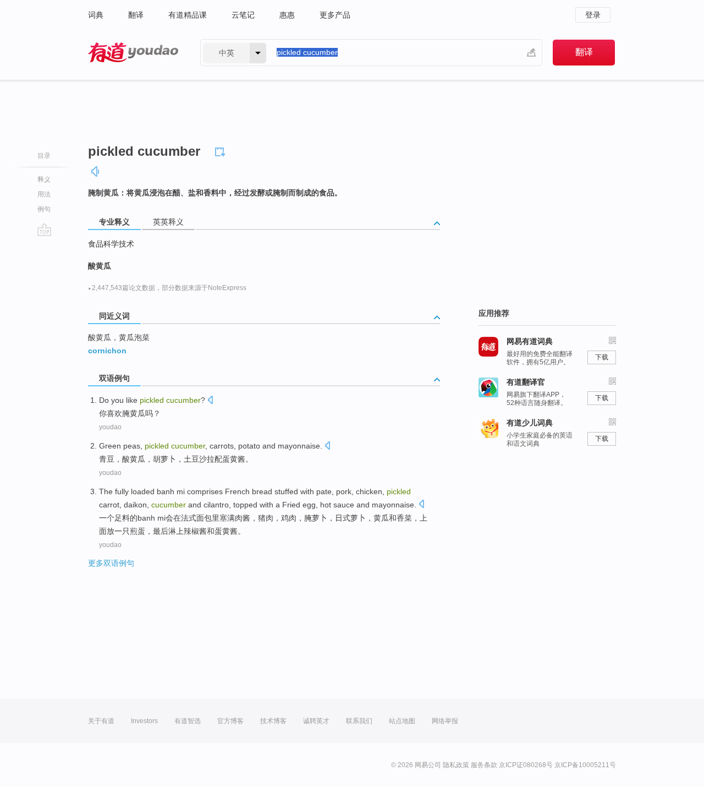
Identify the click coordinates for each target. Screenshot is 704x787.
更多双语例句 (111, 563)
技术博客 (273, 721)
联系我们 (359, 721)
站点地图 (402, 721)
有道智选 (187, 721)
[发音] (95, 171)
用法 (44, 194)
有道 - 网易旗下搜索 (133, 52)
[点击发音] (210, 401)
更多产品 (335, 14)
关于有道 (101, 721)
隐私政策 (456, 765)
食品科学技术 (111, 243)
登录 (593, 14)
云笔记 (243, 14)
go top (44, 229)
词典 (95, 14)
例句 (44, 209)
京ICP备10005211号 (585, 765)
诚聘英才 (316, 721)
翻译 (136, 14)
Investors (144, 721)
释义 (44, 179)
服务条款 (484, 765)
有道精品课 (187, 14)
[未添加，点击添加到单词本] (221, 150)
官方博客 (230, 721)
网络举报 (445, 721)
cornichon (107, 350)
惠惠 (287, 14)
